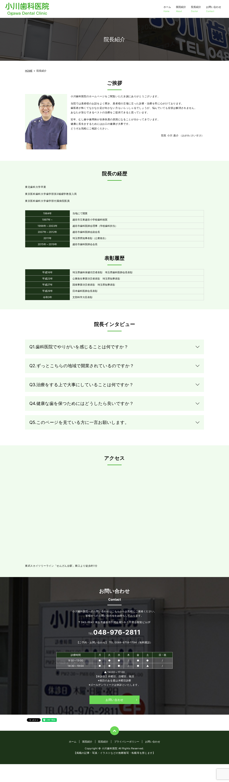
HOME (28, 70)
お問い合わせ (213, 9)
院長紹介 (196, 9)
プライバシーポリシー (126, 741)
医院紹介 (181, 9)
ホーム (167, 9)
